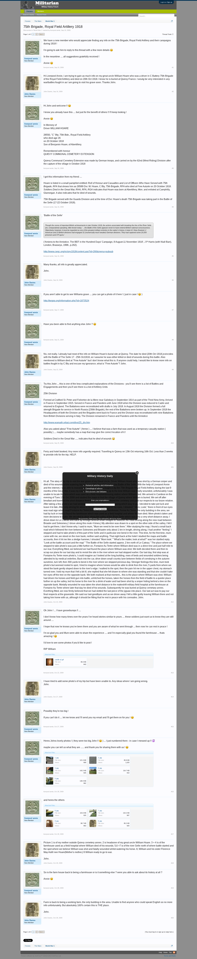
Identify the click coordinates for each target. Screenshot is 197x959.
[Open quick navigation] (172, 21)
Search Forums (28, 15)
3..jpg (57, 768)
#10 (172, 443)
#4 (173, 207)
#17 (172, 834)
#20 (172, 918)
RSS (174, 952)
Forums (30, 11)
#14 (172, 697)
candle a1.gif (59, 659)
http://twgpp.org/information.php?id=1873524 (66, 300)
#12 (172, 602)
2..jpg (100, 758)
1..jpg (57, 758)
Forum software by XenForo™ (41, 956)
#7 (173, 310)
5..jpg (57, 778)
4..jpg (100, 768)
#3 (173, 168)
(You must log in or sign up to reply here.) (159, 932)
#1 (173, 67)
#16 (172, 791)
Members (40, 11)
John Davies (29, 94)
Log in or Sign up (166, 2)
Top (170, 952)
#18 (172, 863)
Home (165, 952)
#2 (173, 91)
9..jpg (100, 821)
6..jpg (57, 810)
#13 (172, 673)
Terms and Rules (170, 956)
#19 (172, 888)
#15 (172, 726)
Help (160, 952)
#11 (172, 467)
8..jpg (57, 821)
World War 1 (37, 30)
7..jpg (100, 810)
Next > (41, 34)
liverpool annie (55, 30)
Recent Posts (41, 15)
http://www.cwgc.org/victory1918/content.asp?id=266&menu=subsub (78, 251)
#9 (173, 369)
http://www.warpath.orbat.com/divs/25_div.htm (67, 422)
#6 (173, 280)
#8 (173, 340)
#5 (173, 256)
